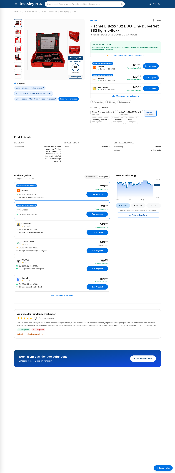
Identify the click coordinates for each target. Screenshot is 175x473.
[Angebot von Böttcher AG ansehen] (125, 88)
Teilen (158, 20)
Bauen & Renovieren (49, 12)
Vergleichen (98, 102)
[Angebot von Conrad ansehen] (62, 283)
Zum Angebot (150, 66)
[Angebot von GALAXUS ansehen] (62, 265)
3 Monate (123, 205)
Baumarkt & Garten (31, 12)
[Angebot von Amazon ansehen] (125, 66)
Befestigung (64, 12)
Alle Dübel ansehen (143, 358)
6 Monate (138, 205)
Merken (112, 102)
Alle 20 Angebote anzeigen (62, 295)
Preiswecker (125, 102)
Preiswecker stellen (140, 215)
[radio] (103, 113)
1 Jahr (153, 205)
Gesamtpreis (90, 177)
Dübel (74, 12)
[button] (54, 49)
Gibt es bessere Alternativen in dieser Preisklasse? (36, 99)
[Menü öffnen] (16, 4)
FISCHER (93, 20)
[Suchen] (122, 4)
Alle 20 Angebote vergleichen (124, 96)
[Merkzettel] (155, 4)
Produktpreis (103, 177)
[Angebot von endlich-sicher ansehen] (62, 247)
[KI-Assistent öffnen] (150, 4)
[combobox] (85, 4)
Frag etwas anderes (68, 99)
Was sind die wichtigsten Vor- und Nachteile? (33, 93)
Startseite (18, 12)
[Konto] (159, 4)
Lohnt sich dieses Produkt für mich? (30, 88)
